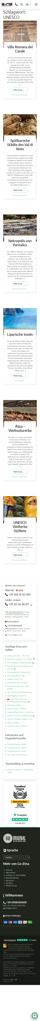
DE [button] (27, 4)
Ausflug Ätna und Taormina (17, 683)
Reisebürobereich (12, 878)
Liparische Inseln (20, 334)
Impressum (10, 880)
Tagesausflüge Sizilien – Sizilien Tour (20, 712)
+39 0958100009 (14, 625)
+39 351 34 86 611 (19, 604)
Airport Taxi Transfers (29, 973)
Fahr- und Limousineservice (17, 755)
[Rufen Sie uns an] (16, 4)
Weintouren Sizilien (14, 705)
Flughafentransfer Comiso (16, 751)
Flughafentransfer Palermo (17, 748)
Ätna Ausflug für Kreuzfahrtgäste (19, 663)
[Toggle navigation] (36, 4)
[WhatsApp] (21, 4)
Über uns (9, 870)
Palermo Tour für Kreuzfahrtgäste (20, 716)
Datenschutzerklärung (9, 972)
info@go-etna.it (17, 635)
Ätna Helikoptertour (14, 676)
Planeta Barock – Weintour (17, 709)
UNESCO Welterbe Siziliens (20, 526)
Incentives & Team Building (16, 875)
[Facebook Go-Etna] (4, 975)
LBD (10, 981)
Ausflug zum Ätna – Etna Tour (18, 656)
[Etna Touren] (7, 4)
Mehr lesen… (18, 90)
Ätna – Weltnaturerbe (20, 428)
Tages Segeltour (13, 722)
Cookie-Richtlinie (22, 972)
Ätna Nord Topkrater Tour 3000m (19, 659)
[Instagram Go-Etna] (9, 975)
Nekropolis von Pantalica (20, 243)
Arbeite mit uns (11, 886)
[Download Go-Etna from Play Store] (14, 975)
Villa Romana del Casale (20, 49)
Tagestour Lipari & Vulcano (17, 726)
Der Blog (9, 883)
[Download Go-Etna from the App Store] (12, 975)
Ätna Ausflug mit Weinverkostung (19, 692)
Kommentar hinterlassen (19, 95)
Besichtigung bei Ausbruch (17, 696)
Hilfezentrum (10, 873)
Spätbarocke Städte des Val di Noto (20, 144)
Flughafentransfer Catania (16, 744)
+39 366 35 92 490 (20, 594)
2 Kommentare (19, 381)
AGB (21, 973)
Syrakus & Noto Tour (15, 679)
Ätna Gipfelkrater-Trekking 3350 (19, 672)
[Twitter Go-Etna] (7, 975)
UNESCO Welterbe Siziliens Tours (19, 719)
